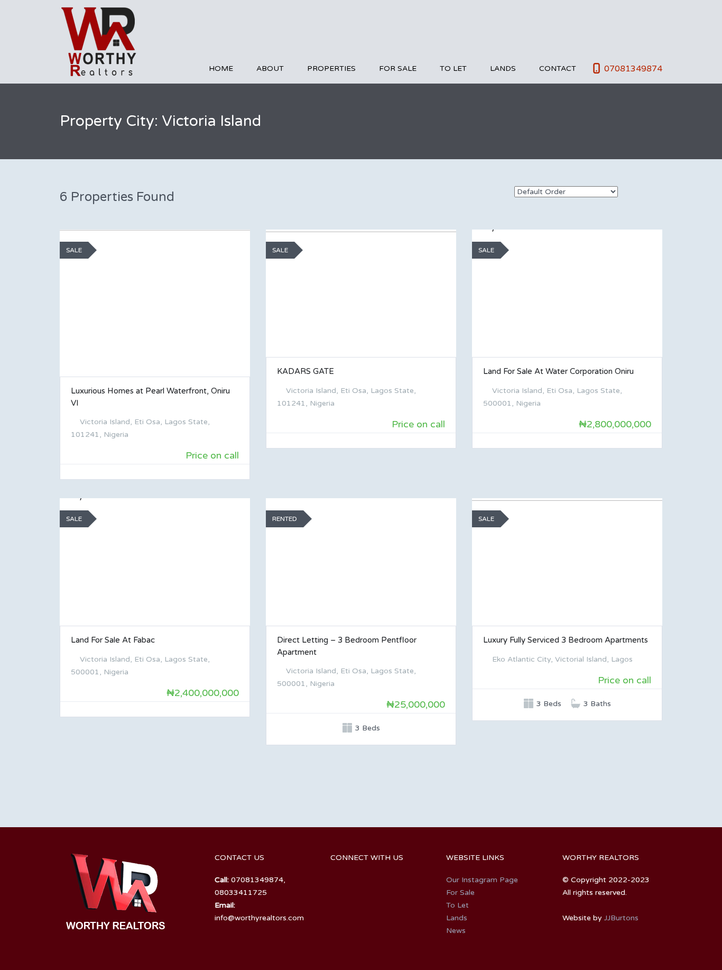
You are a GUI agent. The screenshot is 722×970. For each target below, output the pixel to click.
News (456, 930)
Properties (331, 68)
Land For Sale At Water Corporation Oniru (558, 371)
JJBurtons (621, 917)
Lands (503, 68)
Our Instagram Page (482, 879)
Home (221, 68)
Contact (557, 68)
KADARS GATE (305, 371)
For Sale (397, 68)
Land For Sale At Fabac (113, 640)
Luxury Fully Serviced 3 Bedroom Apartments (565, 640)
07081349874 (633, 68)
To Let (453, 68)
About (270, 68)
